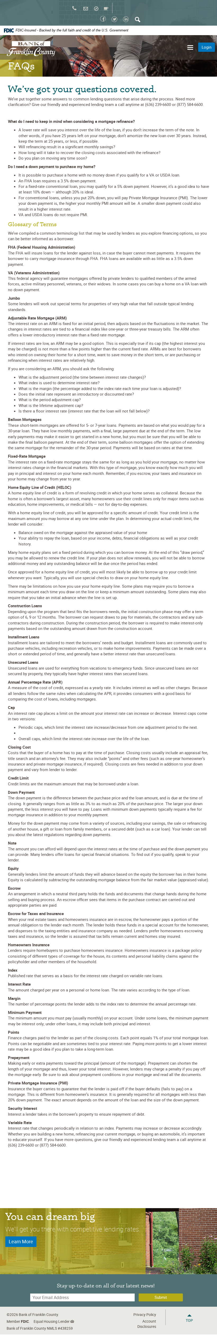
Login (206, 47)
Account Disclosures (146, 1324)
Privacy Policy (144, 1314)
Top (189, 1320)
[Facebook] (102, 20)
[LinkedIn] (126, 20)
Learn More (21, 1241)
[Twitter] (115, 20)
